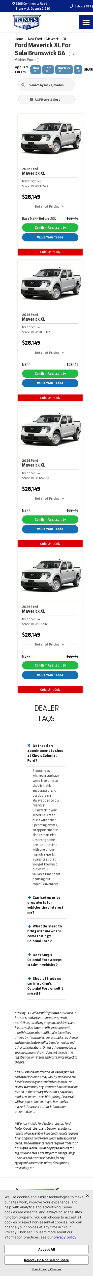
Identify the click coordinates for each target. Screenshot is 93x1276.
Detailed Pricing (47, 206)
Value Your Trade (50, 237)
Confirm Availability (50, 228)
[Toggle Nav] (86, 22)
